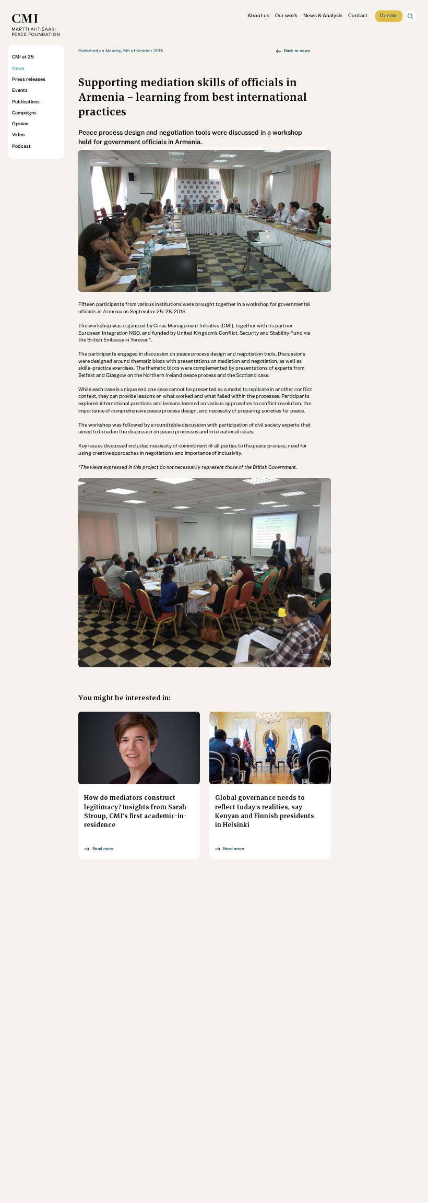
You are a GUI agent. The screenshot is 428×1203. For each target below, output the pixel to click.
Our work (286, 15)
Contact (357, 15)
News (18, 68)
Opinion (20, 123)
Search (411, 16)
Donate (389, 15)
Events (20, 90)
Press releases (28, 79)
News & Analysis (322, 15)
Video (18, 135)
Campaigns (24, 112)
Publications (26, 101)
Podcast (21, 146)
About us (258, 15)
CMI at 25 (23, 57)
